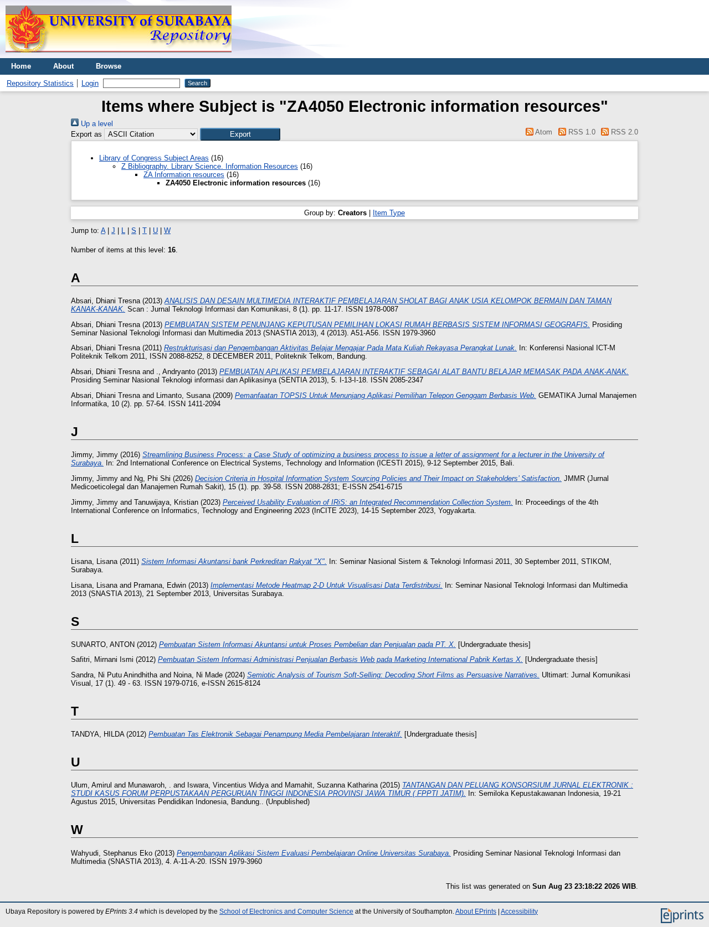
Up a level (96, 124)
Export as (86, 134)
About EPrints (475, 911)
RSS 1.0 (580, 132)
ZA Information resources (183, 174)
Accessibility (519, 911)
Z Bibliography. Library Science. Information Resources (209, 166)
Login (90, 83)
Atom (542, 132)
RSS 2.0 (623, 132)
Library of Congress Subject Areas (154, 158)
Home (21, 66)
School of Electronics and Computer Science (286, 911)
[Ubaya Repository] (118, 55)
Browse (108, 66)
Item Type (389, 213)
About (63, 66)
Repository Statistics (40, 83)
